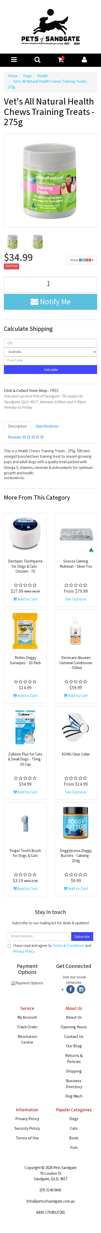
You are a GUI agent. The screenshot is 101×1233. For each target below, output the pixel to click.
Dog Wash (73, 1097)
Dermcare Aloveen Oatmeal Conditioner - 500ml (75, 663)
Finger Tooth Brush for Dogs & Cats (25, 853)
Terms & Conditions (68, 946)
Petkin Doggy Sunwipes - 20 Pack (25, 660)
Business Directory (74, 1084)
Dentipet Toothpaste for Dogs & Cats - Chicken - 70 (25, 567)
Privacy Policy (23, 952)
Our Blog (74, 1046)
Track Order (27, 1027)
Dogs (73, 1119)
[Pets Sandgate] (50, 27)
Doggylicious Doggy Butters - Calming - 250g (76, 856)
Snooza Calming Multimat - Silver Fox (76, 564)
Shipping (74, 1072)
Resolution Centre (27, 1040)
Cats (74, 1129)
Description (17, 427)
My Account (27, 1018)
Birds (73, 1138)
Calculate (50, 370)
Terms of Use (27, 1138)
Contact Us (73, 1037)
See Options (75, 600)
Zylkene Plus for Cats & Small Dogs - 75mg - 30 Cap (25, 760)
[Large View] (12, 242)
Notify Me (54, 302)
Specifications (47, 427)
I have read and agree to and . (52, 949)
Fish (73, 1148)
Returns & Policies (74, 1059)
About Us (74, 1018)
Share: (74, 260)
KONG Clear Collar (76, 755)
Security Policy (27, 1129)
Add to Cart (27, 600)
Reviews (15, 438)
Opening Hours (74, 1027)
